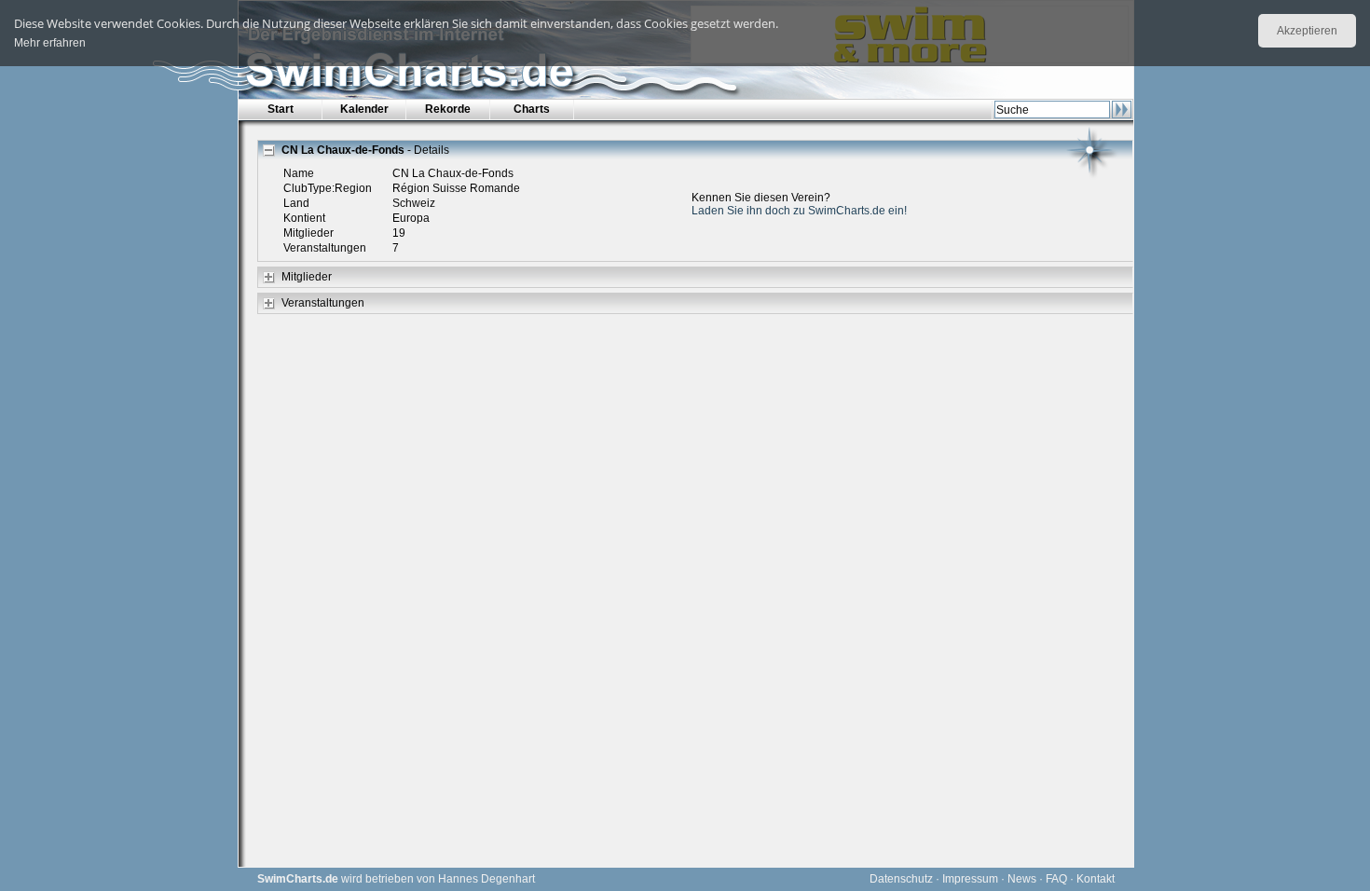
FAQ (1056, 878)
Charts (532, 109)
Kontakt (1095, 878)
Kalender (364, 109)
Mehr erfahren (50, 42)
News (1021, 878)
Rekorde (448, 109)
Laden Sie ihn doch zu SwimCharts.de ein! (799, 210)
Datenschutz (901, 878)
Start (280, 109)
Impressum (970, 878)
